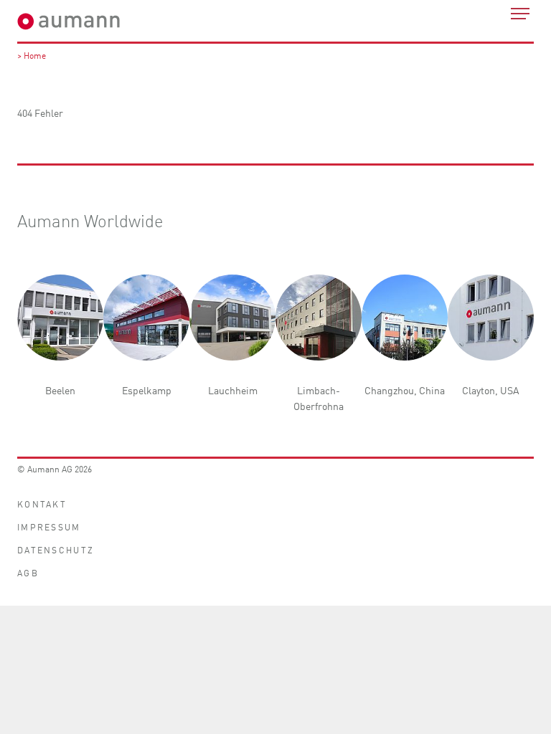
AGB (28, 572)
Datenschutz (55, 549)
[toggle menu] (520, 13)
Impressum (49, 526)
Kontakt (42, 503)
